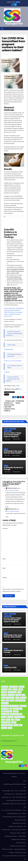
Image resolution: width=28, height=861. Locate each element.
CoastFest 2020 (10, 667)
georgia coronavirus (20, 700)
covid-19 (15, 689)
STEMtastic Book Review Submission (18, 846)
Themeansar (13, 776)
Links (25, 826)
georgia (12, 700)
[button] (25, 28)
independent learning (7, 711)
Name (4, 558)
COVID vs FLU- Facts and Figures (12, 360)
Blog (14, 797)
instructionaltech (5, 714)
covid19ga (4, 692)
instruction (15, 711)
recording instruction (19, 717)
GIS (11, 708)
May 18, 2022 (8, 624)
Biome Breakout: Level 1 (9, 794)
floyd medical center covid (8, 697)
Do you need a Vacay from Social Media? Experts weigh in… (12, 435)
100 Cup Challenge (6, 790)
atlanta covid (5, 686)
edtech (19, 692)
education (4, 695)
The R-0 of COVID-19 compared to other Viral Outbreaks (12, 379)
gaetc (3, 700)
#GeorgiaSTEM (14, 23)
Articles (6, 428)
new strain (10, 717)
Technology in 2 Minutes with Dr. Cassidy (17, 852)
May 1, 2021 (7, 639)
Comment (5, 528)
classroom (21, 686)
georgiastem (23, 706)
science (8, 719)
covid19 (20, 689)
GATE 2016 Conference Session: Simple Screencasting (14, 816)
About (12, 790)
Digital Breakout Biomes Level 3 (14, 813)
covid (10, 689)
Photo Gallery (13, 833)
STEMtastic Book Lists (21, 842)
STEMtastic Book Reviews (7, 849)
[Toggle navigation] (14, 28)
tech (21, 725)
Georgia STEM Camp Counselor (19, 823)
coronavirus (4, 689)
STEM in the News (12, 428)
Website (5, 577)
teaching (16, 725)
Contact (24, 810)
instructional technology (16, 714)
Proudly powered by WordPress (9, 773)
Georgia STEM (5, 708)
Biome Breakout (22, 790)
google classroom (17, 708)
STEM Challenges (22, 836)
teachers (14, 722)
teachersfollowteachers (7, 725)
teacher (17, 719)
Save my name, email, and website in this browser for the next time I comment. (13, 590)
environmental (11, 695)
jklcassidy (4, 717)
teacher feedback (6, 722)
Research (19, 833)
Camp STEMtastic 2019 (21, 797)
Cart (3, 810)
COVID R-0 (7, 372)
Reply (6, 506)
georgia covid (5, 703)
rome (3, 719)
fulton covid (23, 697)
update (10, 728)
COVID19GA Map (8, 349)
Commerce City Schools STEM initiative (13, 810)
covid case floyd (12, 692)
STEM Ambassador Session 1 (11, 836)
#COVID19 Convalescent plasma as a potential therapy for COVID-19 (14, 333)
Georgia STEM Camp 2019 (20, 820)
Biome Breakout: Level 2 (21, 794)
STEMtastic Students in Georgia (13, 468)
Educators (24, 813)
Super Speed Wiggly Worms (20, 849)
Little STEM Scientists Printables (19, 829)
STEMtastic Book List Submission (18, 839)
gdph (7, 700)
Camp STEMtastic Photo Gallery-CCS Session (16, 800)
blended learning (13, 686)
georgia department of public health (10, 706)
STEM (12, 719)
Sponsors (24, 833)
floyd (23, 695)
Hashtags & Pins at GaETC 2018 (16, 826)
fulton (17, 697)
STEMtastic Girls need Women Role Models (13, 452)
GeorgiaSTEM (16, 439)
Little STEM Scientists (6, 829)
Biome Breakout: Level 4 (7, 797)
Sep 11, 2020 (8, 654)
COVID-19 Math (11, 345)
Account (16, 790)
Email (4, 568)
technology (4, 728)
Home (24, 781)
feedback (18, 695)
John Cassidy (16, 455)
